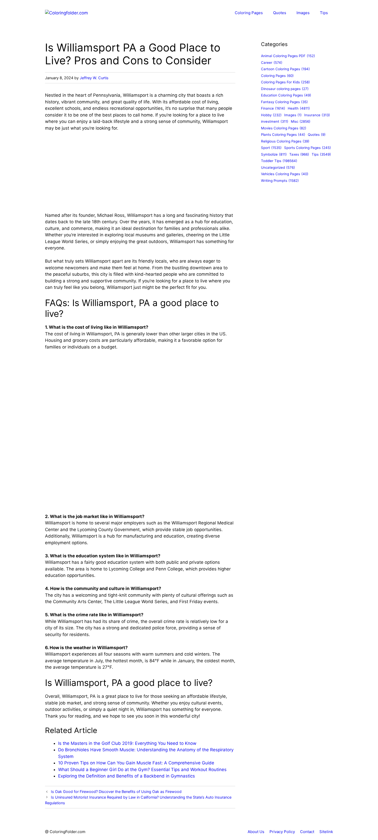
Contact (307, 831)
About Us (256, 831)
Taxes (299, 154)
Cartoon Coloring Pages (285, 69)
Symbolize (274, 154)
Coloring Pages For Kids (285, 82)
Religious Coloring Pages (285, 141)
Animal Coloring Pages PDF (288, 56)
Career (271, 62)
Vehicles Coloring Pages (284, 174)
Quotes (279, 12)
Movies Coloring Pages (283, 128)
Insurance (317, 115)
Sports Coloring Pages (307, 148)
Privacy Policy (282, 831)
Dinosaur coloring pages (285, 89)
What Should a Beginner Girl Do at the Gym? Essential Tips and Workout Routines (142, 769)
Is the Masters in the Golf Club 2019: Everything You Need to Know (127, 743)
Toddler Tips (279, 161)
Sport (271, 148)
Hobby (271, 115)
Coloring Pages (249, 12)
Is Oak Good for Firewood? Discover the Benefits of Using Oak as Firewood (116, 791)
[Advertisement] (140, 174)
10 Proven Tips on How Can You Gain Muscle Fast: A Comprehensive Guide (136, 762)
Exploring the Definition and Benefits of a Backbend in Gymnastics (126, 776)
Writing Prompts (280, 180)
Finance (273, 108)
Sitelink (326, 831)
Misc (300, 121)
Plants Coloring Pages (283, 134)
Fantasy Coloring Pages (284, 102)
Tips (324, 12)
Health (299, 108)
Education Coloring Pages (286, 95)
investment (274, 121)
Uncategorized (278, 167)
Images (303, 12)
